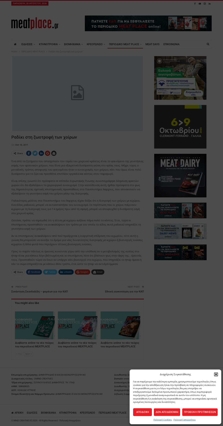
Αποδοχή (142, 412)
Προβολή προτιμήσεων (200, 412)
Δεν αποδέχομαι (167, 412)
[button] (216, 374)
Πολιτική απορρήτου (185, 419)
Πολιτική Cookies (162, 419)
